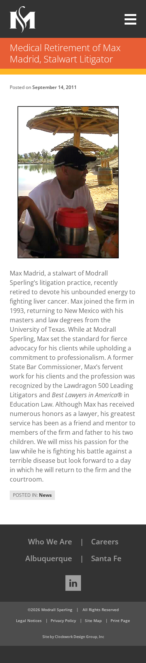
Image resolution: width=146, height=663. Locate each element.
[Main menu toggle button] (125, 19)
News (45, 495)
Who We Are (50, 542)
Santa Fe (106, 558)
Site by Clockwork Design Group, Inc (73, 636)
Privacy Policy (63, 620)
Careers (104, 542)
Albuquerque (48, 558)
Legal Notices (29, 620)
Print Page (120, 620)
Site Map (93, 620)
